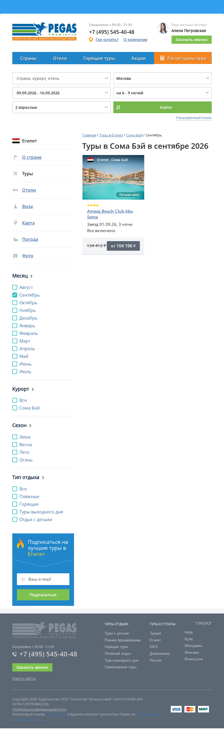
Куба (189, 639)
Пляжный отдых (118, 654)
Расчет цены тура (186, 58)
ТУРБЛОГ (203, 623)
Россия (155, 660)
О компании (135, 39)
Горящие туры (99, 58)
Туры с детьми (117, 633)
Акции (138, 58)
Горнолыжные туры (120, 667)
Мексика (192, 652)
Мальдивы (193, 646)
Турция (155, 633)
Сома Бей (134, 135)
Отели (60, 58)
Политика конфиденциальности (39, 709)
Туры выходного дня (121, 660)
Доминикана (160, 654)
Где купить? (107, 39)
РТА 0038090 (56, 714)
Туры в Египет (111, 135)
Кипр (189, 632)
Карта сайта (24, 678)
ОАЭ (153, 647)
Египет (155, 640)
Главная (89, 135)
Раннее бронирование (123, 640)
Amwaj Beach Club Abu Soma (110, 214)
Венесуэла (194, 659)
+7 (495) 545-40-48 (48, 653)
